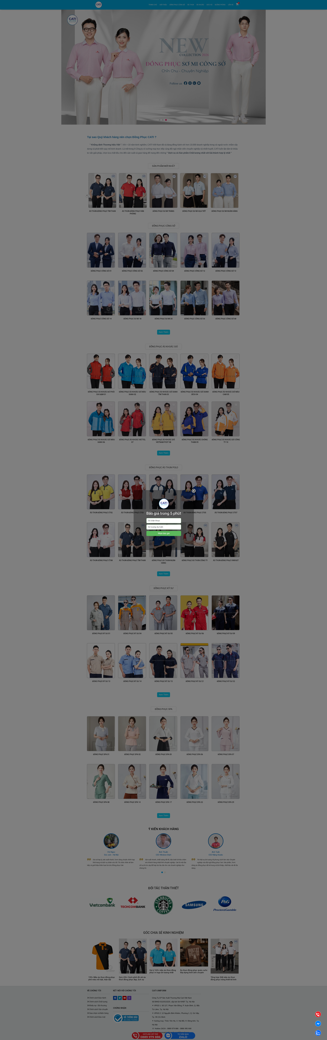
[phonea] (318, 1014)
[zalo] (318, 1033)
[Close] (194, 491)
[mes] (318, 1024)
